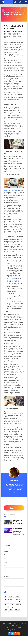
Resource (18, 604)
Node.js (6, 604)
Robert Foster (8, 36)
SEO (6, 607)
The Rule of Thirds (18, 413)
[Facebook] (9, 633)
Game (5, 562)
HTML (5, 573)
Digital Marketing (8, 599)
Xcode (6, 612)
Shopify (11, 607)
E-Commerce (17, 599)
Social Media (18, 607)
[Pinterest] (15, 633)
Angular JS (11, 596)
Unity (5, 558)
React (12, 604)
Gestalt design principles (10, 190)
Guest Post (14, 508)
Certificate (16, 623)
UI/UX (11, 609)
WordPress (17, 609)
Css (4, 580)
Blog (4, 623)
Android (6, 551)
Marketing (20, 601)
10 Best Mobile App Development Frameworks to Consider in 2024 (17, 530)
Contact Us (9, 623)
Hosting (6, 601)
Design (17, 596)
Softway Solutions (12, 280)
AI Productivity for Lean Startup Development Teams (18, 522)
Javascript (6, 576)
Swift (6, 609)
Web (6, 37)
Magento (13, 601)
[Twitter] (12, 633)
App (5, 566)
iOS (4, 555)
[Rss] (18, 633)
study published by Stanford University (13, 64)
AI (5, 596)
